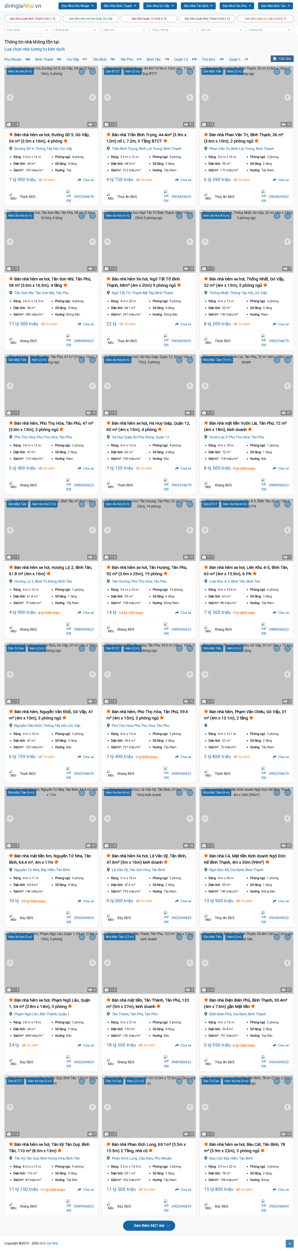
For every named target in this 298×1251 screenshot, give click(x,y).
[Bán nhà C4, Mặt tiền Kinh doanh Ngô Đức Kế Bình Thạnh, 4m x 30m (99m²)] (246, 818)
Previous (107, 97)
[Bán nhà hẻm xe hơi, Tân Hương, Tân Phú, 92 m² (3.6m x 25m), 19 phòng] (149, 530)
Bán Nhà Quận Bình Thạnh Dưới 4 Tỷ (207, 18)
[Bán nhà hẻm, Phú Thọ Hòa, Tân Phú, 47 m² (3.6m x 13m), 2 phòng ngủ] (51, 385)
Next (92, 97)
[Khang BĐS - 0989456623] (13, 341)
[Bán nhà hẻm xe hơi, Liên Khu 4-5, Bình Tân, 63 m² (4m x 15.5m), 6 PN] (246, 530)
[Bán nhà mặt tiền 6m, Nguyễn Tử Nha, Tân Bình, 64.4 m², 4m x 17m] (51, 818)
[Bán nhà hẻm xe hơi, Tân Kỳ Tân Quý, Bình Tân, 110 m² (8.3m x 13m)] (51, 1107)
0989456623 (84, 341)
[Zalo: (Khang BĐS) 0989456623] (68, 341)
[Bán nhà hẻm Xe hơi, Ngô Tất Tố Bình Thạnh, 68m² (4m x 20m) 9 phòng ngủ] (149, 241)
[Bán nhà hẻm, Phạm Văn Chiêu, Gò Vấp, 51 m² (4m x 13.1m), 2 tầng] (246, 674)
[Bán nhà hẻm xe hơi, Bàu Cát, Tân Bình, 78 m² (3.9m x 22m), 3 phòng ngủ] (246, 1107)
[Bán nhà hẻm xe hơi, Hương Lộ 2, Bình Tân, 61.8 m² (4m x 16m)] (51, 530)
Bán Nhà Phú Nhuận (76, 6)
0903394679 (84, 197)
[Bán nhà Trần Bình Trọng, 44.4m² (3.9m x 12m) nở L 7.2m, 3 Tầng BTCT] (149, 97)
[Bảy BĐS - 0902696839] (13, 918)
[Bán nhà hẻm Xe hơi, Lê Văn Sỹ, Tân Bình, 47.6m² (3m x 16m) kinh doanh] (149, 818)
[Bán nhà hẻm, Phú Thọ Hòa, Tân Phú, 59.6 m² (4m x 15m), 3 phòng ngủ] (149, 674)
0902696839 (84, 918)
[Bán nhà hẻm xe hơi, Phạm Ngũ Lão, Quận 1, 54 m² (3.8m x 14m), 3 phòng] (51, 962)
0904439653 (181, 197)
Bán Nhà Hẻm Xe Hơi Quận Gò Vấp (91, 18)
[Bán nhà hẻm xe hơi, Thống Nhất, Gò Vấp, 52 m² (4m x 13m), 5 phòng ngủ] (246, 241)
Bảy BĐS (26, 918)
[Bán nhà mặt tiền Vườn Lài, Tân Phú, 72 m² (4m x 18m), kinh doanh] (246, 385)
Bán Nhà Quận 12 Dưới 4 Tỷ (149, 18)
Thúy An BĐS (127, 197)
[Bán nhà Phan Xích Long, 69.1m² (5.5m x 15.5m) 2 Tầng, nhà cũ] (149, 1107)
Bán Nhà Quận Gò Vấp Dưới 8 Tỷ (265, 18)
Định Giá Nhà (48, 1243)
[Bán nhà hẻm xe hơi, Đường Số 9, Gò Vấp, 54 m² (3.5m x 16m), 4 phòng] (51, 97)
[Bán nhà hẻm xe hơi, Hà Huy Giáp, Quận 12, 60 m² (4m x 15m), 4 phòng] (149, 385)
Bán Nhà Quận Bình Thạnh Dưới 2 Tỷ (32, 18)
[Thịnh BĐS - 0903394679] (13, 196)
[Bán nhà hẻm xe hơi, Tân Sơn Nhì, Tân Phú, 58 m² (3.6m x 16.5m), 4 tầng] (51, 241)
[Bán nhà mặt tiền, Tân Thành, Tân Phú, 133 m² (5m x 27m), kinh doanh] (149, 962)
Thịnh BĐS (28, 197)
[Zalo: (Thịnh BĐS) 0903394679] (68, 197)
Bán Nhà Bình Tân (274, 6)
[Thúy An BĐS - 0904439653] (110, 196)
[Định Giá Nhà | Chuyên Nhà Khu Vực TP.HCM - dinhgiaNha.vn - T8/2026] (23, 6)
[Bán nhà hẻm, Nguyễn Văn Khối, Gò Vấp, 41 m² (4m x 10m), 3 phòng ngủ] (51, 674)
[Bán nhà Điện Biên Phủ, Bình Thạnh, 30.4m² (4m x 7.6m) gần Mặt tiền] (246, 962)
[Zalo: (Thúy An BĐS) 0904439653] (166, 197)
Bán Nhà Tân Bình (196, 6)
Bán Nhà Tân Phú (235, 6)
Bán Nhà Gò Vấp (158, 6)
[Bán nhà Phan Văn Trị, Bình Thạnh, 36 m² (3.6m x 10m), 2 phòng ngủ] (246, 97)
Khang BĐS (28, 341)
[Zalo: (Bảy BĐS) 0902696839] (68, 918)
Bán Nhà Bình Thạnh (118, 6)
